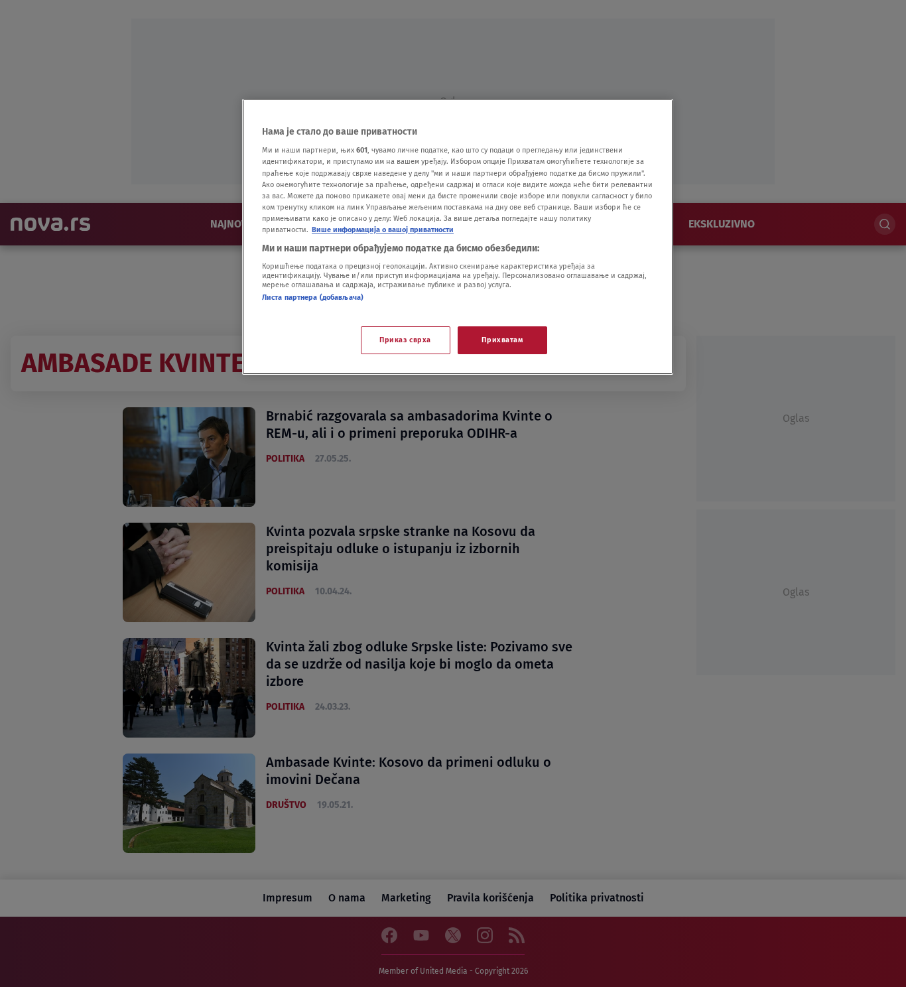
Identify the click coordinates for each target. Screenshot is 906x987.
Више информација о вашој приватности (383, 229)
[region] (457, 237)
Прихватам (502, 339)
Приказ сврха (405, 339)
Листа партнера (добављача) (312, 297)
